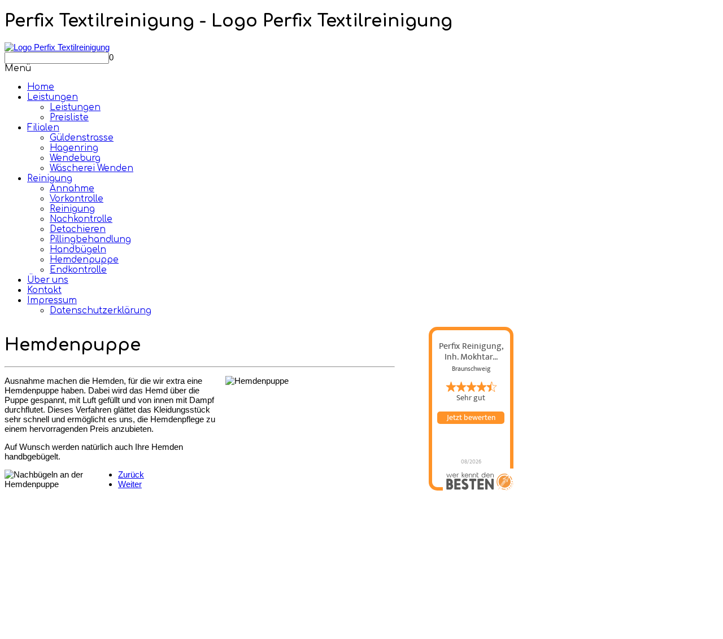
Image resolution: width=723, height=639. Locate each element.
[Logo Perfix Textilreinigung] (57, 47)
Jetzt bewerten (471, 418)
